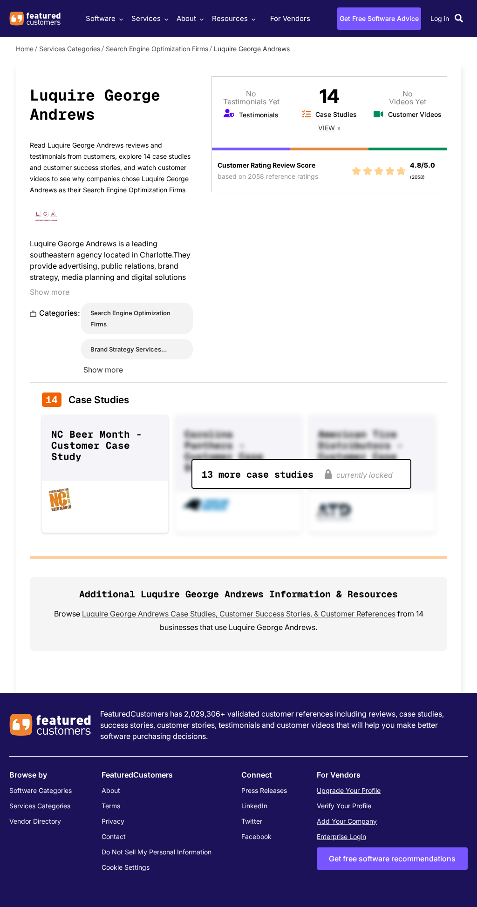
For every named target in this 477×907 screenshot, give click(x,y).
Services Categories (69, 49)
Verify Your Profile (344, 806)
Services (146, 18)
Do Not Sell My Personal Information (156, 852)
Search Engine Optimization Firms (157, 49)
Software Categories (40, 790)
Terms (111, 806)
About (186, 18)
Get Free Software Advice (379, 18)
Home (25, 49)
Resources (230, 18)
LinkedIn (254, 806)
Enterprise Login (341, 836)
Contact (114, 836)
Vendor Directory (35, 821)
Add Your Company (347, 821)
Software (101, 18)
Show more (49, 292)
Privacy (113, 821)
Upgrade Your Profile (349, 790)
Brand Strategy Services (125, 349)
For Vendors (290, 18)
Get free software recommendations (392, 858)
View (326, 128)
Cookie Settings (126, 867)
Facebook (256, 836)
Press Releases (264, 790)
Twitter (251, 821)
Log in (439, 18)
